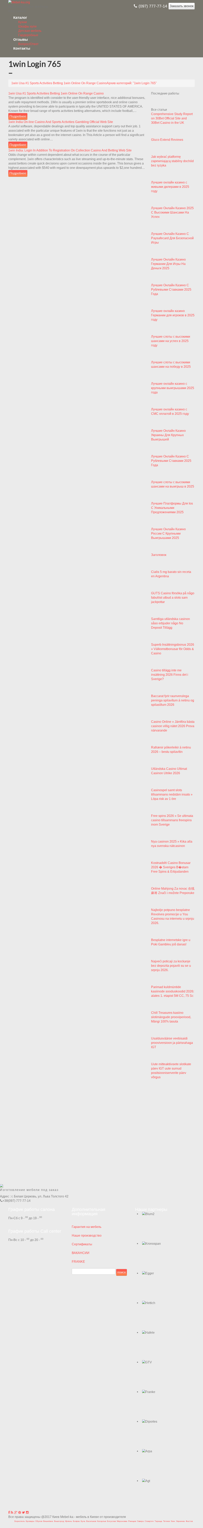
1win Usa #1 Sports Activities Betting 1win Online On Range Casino (56, 93)
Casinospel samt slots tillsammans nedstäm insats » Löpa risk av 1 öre (171, 794)
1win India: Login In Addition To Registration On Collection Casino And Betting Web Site (70, 150)
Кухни (22, 22)
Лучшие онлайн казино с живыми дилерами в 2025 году (170, 187)
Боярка (76, 1521)
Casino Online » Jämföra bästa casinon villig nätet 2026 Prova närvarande (172, 726)
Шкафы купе (27, 26)
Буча (83, 1521)
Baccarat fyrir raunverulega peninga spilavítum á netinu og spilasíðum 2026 (172, 700)
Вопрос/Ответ (28, 44)
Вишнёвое (48, 1521)
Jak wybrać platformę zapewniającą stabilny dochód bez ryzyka (172, 161)
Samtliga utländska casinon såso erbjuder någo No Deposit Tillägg (170, 623)
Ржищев (132, 1521)
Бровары (30, 1521)
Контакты (21, 48)
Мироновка (122, 1521)
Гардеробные (28, 35)
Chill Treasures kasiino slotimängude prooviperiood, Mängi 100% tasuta (171, 1017)
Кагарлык (101, 1521)
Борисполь (19, 1521)
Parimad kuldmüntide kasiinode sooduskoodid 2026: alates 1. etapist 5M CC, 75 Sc (172, 991)
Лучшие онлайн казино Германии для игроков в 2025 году (172, 315)
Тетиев (166, 1521)
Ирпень (68, 1521)
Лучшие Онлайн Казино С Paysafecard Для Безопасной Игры (172, 238)
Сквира (140, 1521)
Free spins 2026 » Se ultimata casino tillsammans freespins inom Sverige (172, 820)
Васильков (91, 1521)
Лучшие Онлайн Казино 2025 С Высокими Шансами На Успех (172, 212)
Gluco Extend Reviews (167, 139)
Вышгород (59, 1521)
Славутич (149, 1521)
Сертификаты (82, 1244)
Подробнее (18, 116)
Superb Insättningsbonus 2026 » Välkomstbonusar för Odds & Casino (172, 649)
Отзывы (20, 40)
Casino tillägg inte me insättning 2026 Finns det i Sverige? (169, 675)
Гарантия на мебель (86, 1226)
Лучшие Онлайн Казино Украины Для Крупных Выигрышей (168, 435)
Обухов (38, 1521)
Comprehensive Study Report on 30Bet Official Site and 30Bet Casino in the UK (172, 118)
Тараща (158, 1521)
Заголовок (158, 555)
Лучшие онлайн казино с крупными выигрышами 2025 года (172, 388)
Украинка (180, 1521)
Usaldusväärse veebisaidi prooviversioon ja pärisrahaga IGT (172, 1043)
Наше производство (87, 1235)
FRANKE (78, 1261)
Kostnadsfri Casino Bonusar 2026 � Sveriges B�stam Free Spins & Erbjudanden (171, 867)
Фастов (189, 1521)
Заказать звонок (181, 6)
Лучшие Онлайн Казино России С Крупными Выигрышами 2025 (168, 533)
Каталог (20, 18)
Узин (173, 1521)
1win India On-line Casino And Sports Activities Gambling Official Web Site (60, 122)
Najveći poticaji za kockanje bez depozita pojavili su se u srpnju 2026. (171, 966)
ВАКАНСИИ (80, 1253)
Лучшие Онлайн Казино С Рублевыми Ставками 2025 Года (171, 289)
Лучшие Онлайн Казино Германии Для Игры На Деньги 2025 (168, 264)
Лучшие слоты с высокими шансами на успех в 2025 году (170, 341)
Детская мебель (29, 30)
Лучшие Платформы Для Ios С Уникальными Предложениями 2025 (172, 508)
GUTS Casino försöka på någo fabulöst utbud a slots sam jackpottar (172, 598)
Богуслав (111, 1521)
